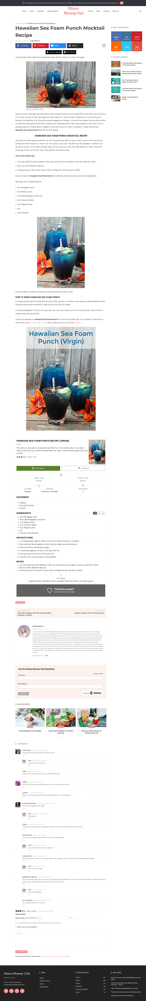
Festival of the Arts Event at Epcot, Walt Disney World (126, 992)
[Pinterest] (41, 655)
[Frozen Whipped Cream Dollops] (30, 717)
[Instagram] (35, 655)
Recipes (23, 23)
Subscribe (137, 42)
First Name (21, 675)
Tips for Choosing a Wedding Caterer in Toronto (124, 988)
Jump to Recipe (55, 52)
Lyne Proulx (35, 41)
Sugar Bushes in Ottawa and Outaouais (122, 995)
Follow (126, 32)
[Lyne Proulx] (24, 641)
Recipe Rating (19, 918)
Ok (122, 3)
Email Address (23, 684)
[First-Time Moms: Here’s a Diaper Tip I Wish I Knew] (115, 81)
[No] (144, 3)
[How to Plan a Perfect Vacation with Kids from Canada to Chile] (115, 72)
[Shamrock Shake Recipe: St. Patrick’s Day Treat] (91, 717)
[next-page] (62, 737)
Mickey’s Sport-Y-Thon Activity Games (89, 613)
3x (103, 513)
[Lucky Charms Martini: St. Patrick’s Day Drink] (60, 717)
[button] (140, 11)
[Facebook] (33, 655)
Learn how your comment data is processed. (55, 956)
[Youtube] (46, 655)
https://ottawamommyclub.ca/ (40, 629)
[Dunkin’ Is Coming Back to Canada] (115, 98)
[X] (43, 655)
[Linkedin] (38, 655)
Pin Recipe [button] (85, 468)
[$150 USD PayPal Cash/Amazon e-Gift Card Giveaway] (115, 64)
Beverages (20, 602)
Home (17, 23)
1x (95, 513)
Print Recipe (70, 52)
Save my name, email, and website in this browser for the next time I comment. (39, 923)
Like (116, 32)
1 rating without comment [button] (44, 911)
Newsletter (12, 978)
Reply (24, 755)
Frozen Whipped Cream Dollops (30, 731)
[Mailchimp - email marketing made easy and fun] (92, 694)
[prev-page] (59, 737)
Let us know (59, 592)
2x (99, 513)
